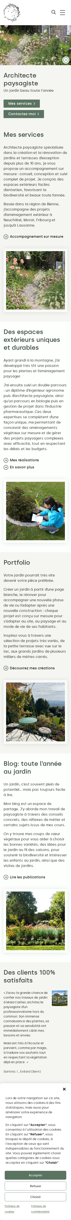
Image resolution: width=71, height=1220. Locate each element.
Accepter (35, 1175)
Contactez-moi (22, 114)
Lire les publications (27, 877)
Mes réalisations (24, 460)
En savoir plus (22, 467)
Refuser (35, 1186)
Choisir (35, 1197)
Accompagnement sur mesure (36, 236)
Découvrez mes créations (32, 668)
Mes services (20, 103)
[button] (64, 1089)
